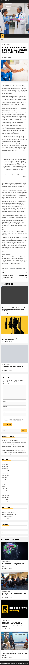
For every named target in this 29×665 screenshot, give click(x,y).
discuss (10, 268)
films (14, 268)
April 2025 (4, 486)
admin (10, 57)
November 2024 (5, 497)
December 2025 (5, 468)
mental (20, 268)
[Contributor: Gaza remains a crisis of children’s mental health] (14, 354)
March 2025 (4, 488)
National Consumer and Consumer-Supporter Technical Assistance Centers (8, 276)
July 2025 (4, 479)
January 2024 (5, 502)
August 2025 (4, 477)
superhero (4, 269)
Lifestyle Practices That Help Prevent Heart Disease (13, 450)
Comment (6, 383)
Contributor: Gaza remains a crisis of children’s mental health (12, 367)
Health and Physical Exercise (8, 512)
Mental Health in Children (6, 44)
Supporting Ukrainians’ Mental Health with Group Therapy (14, 442)
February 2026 (5, 464)
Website (5, 412)
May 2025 (4, 484)
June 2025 (4, 482)
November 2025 (5, 470)
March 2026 (4, 462)
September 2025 (5, 475)
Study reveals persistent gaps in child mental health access (12, 338)
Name (5, 401)
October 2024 (5, 499)
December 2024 (5, 495)
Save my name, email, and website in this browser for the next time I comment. (13, 419)
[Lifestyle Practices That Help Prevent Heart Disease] (14, 641)
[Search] (27, 36)
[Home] (2, 36)
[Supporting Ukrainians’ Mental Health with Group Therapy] (14, 581)
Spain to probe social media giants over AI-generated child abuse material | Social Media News (14, 309)
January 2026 (5, 466)
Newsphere (19, 663)
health (17, 268)
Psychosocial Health (6, 519)
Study (24, 268)
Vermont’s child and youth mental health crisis (22, 275)
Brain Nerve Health (6, 510)
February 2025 (5, 490)
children (6, 268)
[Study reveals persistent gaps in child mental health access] (14, 325)
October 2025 (5, 473)
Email (5, 406)
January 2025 (5, 493)
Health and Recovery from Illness (9, 514)
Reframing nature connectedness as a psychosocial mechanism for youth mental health (14, 565)
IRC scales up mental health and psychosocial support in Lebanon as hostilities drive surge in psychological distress (14, 446)
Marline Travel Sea (6, 527)
